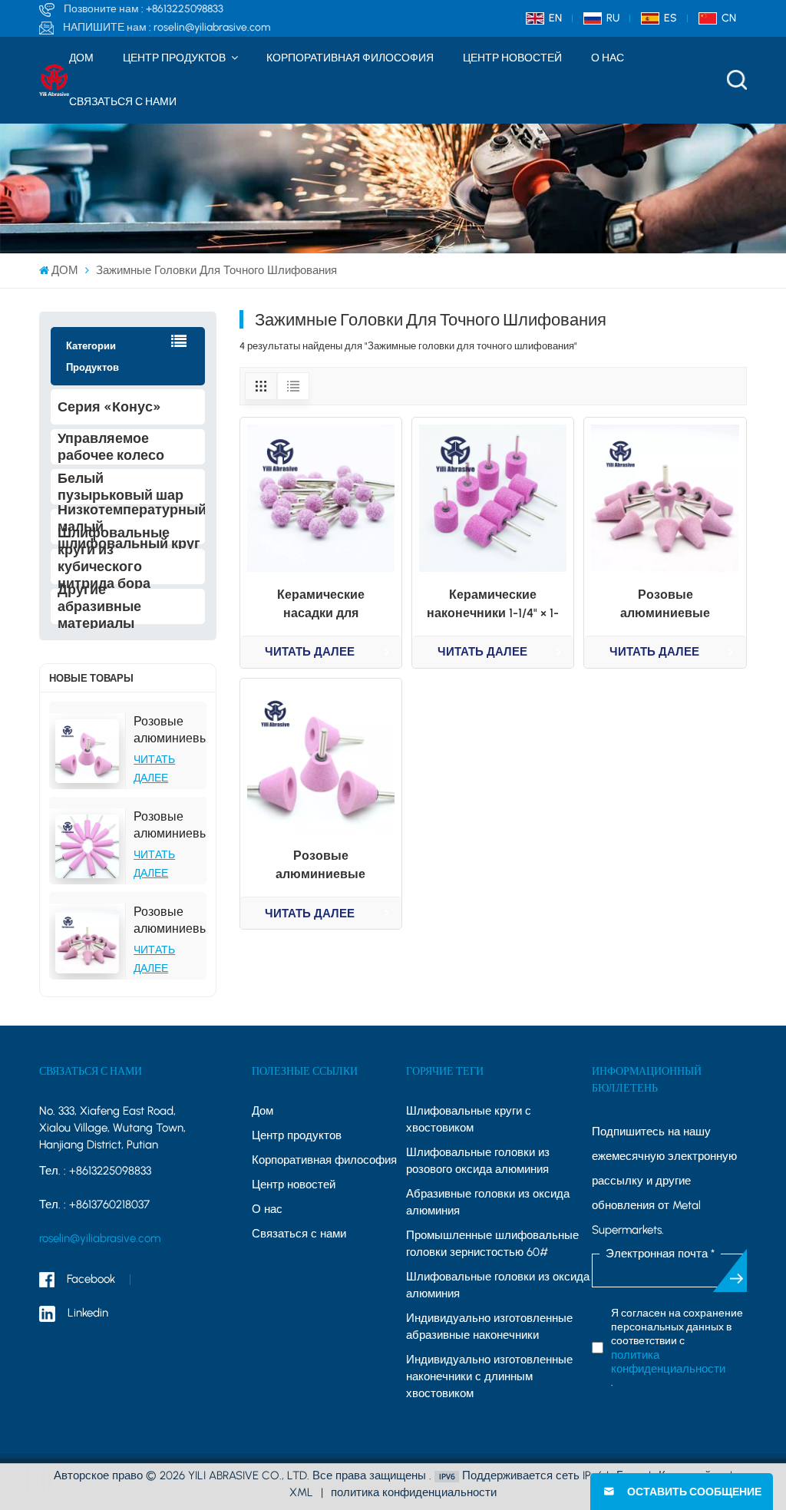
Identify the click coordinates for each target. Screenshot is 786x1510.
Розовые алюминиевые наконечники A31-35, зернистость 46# (170, 730)
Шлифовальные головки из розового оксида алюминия (478, 1160)
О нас (607, 57)
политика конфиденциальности (668, 1362)
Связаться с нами (123, 101)
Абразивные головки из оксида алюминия (488, 1202)
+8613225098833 (184, 8)
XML (301, 1492)
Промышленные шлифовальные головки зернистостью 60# (492, 1243)
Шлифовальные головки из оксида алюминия (498, 1285)
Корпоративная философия (350, 57)
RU (612, 18)
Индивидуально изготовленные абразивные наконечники (489, 1326)
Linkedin (88, 1313)
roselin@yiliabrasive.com (212, 27)
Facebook (91, 1279)
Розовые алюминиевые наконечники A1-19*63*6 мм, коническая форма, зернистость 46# (170, 825)
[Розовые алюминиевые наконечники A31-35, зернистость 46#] (87, 751)
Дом (262, 1111)
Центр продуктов (175, 57)
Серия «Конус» (109, 406)
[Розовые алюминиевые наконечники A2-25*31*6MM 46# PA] (87, 942)
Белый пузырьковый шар (120, 487)
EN (555, 18)
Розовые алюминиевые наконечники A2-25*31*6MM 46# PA (170, 920)
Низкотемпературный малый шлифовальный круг (131, 526)
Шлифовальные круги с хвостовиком (468, 1119)
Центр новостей (512, 57)
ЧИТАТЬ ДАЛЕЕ (310, 652)
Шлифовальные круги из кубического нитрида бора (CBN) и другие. (114, 566)
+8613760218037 (109, 1204)
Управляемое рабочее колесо (111, 447)
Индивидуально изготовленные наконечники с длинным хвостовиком (489, 1376)
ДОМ (81, 57)
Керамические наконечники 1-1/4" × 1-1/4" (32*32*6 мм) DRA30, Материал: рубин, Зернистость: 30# (493, 605)
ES (670, 18)
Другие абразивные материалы (99, 606)
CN (729, 18)
